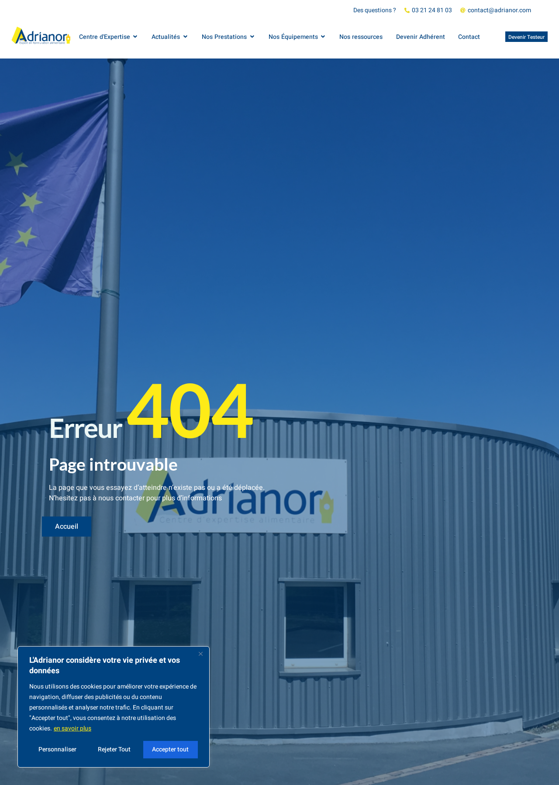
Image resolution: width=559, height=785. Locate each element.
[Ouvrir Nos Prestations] (252, 36)
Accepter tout (170, 749)
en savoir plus (72, 728)
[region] (113, 707)
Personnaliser (57, 749)
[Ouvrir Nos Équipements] (323, 36)
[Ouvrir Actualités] (185, 36)
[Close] (200, 653)
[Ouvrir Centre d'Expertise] (135, 36)
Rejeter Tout (114, 749)
